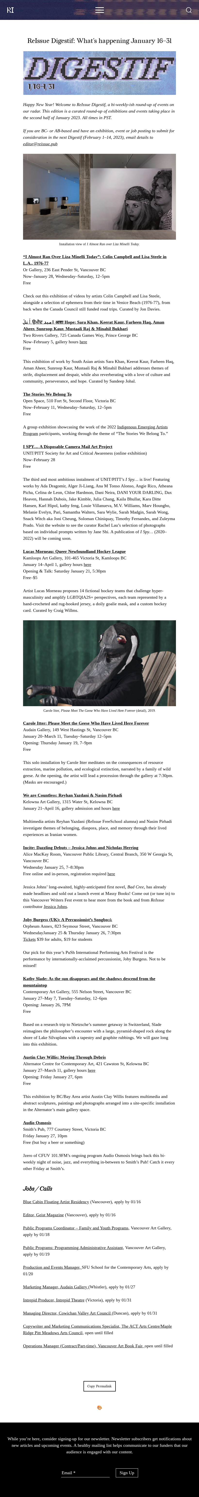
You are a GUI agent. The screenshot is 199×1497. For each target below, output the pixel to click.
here (83, 341)
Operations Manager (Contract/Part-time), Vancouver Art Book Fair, (84, 1345)
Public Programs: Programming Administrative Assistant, (73, 1247)
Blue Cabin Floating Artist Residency (56, 1201)
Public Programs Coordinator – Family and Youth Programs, (76, 1228)
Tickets (29, 939)
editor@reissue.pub (40, 143)
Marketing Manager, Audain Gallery (55, 1286)
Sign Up (127, 1472)
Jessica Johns (55, 906)
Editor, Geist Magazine (43, 1214)
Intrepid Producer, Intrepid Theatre (53, 1300)
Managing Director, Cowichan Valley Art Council (67, 1313)
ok (67, 919)
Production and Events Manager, (52, 1267)
